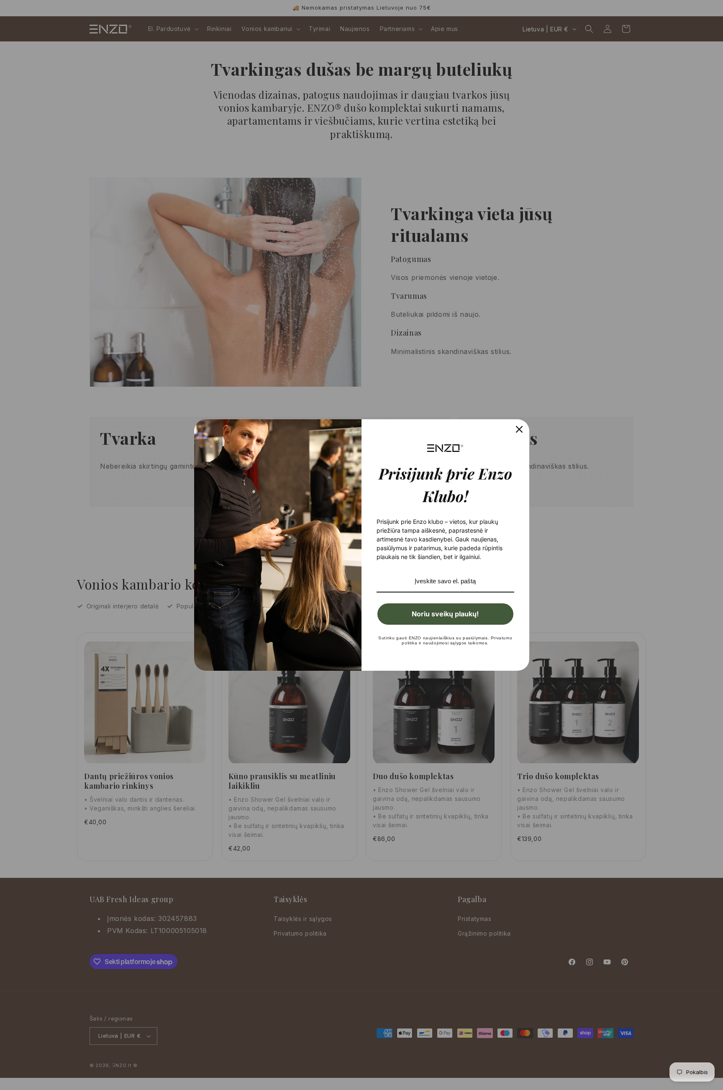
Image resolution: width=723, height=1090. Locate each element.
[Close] (519, 429)
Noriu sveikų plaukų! (445, 614)
